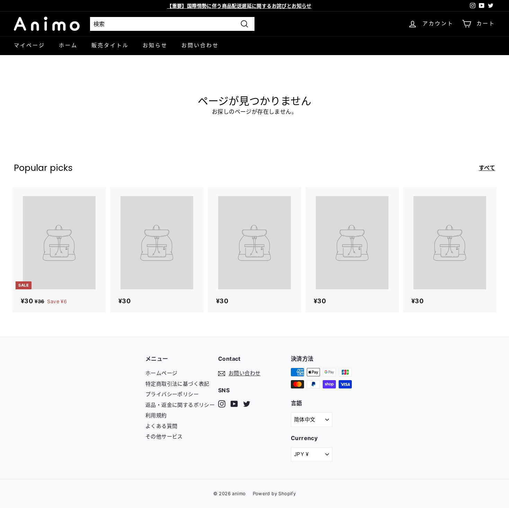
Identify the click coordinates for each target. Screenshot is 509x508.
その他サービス (164, 436)
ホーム (68, 45)
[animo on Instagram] (221, 404)
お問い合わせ (200, 45)
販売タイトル (110, 45)
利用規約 (156, 415)
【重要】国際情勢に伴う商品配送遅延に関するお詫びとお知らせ (239, 6)
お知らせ (155, 45)
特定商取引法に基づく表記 (177, 383)
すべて (487, 167)
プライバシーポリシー (172, 394)
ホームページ (161, 373)
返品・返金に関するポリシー (180, 405)
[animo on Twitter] (246, 404)
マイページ (29, 45)
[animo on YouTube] (234, 404)
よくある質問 (161, 426)
